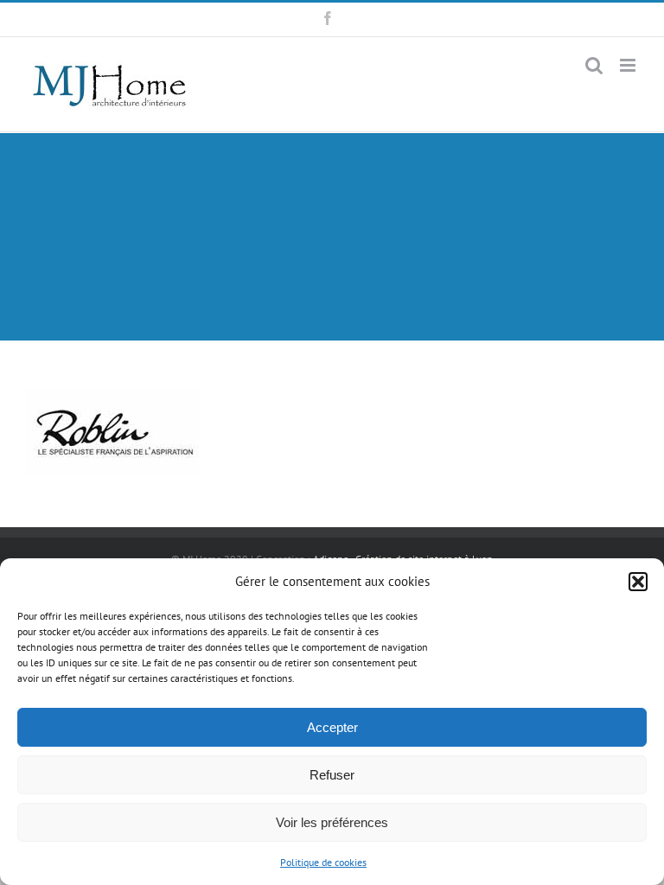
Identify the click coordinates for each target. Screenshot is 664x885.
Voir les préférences (332, 822)
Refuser (332, 774)
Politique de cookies (323, 862)
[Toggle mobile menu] (629, 65)
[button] (638, 581)
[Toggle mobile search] (594, 65)
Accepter (332, 727)
